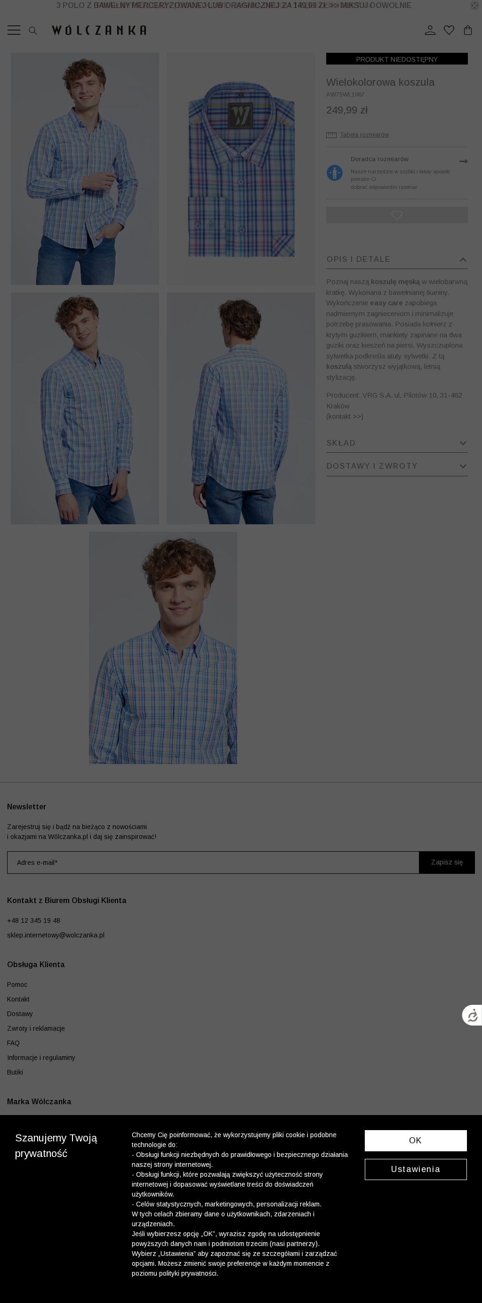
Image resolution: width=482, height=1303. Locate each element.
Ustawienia (415, 1169)
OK (416, 1140)
